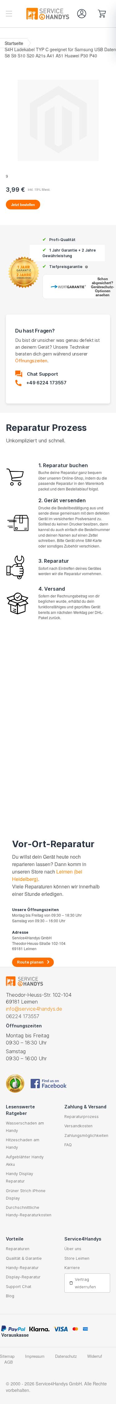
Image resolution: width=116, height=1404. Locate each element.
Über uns (72, 1248)
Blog (10, 1296)
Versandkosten (78, 1126)
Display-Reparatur (23, 1277)
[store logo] (32, 13)
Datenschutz (66, 1356)
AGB (8, 1362)
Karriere (72, 1267)
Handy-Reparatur (22, 1267)
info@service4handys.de (34, 1009)
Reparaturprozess (81, 1116)
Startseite (14, 43)
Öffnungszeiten (31, 361)
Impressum (35, 1356)
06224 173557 (22, 1016)
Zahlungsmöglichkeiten (86, 1135)
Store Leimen (76, 1258)
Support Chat (18, 1286)
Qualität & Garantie (24, 1258)
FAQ (68, 1144)
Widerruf (94, 1356)
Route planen (30, 961)
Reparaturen (17, 1248)
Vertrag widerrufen (85, 1283)
